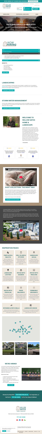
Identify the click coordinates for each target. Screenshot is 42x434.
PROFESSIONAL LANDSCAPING (22, 14)
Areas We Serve (31, 431)
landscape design (5, 86)
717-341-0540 (19, 9)
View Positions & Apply (32, 1)
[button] (19, 32)
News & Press (21, 432)
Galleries (26, 431)
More (37, 14)
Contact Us (35, 431)
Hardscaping (6, 14)
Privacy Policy (29, 426)
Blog (39, 431)
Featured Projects (22, 394)
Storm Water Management (20, 431)
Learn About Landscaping (8, 90)
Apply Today (5, 72)
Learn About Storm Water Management (11, 108)
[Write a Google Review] (7, 148)
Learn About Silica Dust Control (12, 199)
